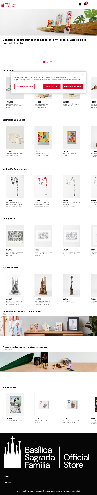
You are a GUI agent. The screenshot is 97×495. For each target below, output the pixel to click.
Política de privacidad (71, 491)
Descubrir (7, 314)
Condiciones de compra (52, 491)
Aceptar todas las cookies (72, 86)
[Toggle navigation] (90, 4)
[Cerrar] (83, 74)
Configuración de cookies (24, 86)
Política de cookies (34, 491)
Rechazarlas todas (52, 86)
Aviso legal (21, 491)
